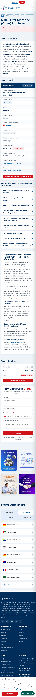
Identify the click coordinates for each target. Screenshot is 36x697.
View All (9, 585)
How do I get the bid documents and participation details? (16, 219)
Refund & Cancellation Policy (8, 669)
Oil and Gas (7, 103)
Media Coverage (6, 662)
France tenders (12, 570)
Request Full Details (18, 380)
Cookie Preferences (7, 676)
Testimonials (5, 632)
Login (22, 2)
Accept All (9, 694)
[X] (16, 621)
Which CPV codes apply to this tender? (16, 205)
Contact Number (8, 413)
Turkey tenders (21, 318)
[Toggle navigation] (33, 8)
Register (14, 2)
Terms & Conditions (7, 673)
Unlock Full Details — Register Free (18, 176)
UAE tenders (11, 532)
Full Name (6, 397)
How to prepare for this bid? (13, 233)
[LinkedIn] (11, 621)
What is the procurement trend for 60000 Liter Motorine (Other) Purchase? (17, 245)
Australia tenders (13, 562)
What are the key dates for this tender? (14, 199)
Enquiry (3, 641)
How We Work (5, 629)
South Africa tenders (14, 540)
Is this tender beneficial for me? (14, 238)
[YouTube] (20, 621)
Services (3, 635)
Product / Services (11, 420)
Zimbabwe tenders (13, 555)
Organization (23, 638)
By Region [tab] (9, 512)
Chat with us (29, 693)
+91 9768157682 (24, 671)
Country (21, 629)
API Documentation (7, 647)
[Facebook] (3, 621)
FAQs (2, 659)
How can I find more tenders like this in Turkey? (16, 227)
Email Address (7, 405)
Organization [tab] (26, 517)
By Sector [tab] (10, 517)
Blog (2, 644)
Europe (5, 118)
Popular (21, 641)
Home (3, 14)
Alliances (4, 638)
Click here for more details (12, 163)
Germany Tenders (13, 525)
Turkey (17, 14)
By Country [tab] (26, 512)
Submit (18, 433)
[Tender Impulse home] (10, 7)
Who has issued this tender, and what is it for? (16, 191)
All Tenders (10, 14)
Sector (21, 635)
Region (21, 632)
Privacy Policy (16, 689)
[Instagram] (7, 621)
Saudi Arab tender (13, 577)
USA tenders (11, 547)
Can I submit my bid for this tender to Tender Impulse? (16, 212)
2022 (22, 14)
